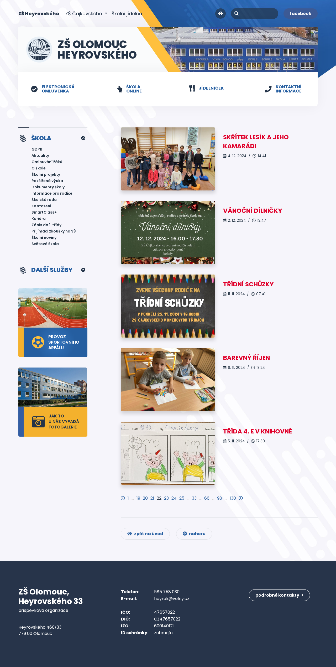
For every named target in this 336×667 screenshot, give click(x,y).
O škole (39, 168)
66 (206, 498)
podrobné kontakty (277, 595)
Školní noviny (44, 237)
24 (174, 498)
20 (145, 498)
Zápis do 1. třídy (46, 224)
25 (181, 498)
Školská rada (44, 199)
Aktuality (40, 155)
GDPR (37, 149)
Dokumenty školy (48, 187)
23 (166, 498)
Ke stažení (41, 206)
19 (138, 498)
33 (194, 498)
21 (152, 498)
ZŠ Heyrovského (38, 13)
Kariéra (39, 218)
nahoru (197, 534)
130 (233, 498)
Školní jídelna (127, 13)
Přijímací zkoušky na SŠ (54, 231)
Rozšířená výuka (47, 180)
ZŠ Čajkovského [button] (84, 13)
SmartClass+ (44, 212)
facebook (300, 14)
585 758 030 (167, 592)
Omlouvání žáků (47, 161)
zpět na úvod (148, 534)
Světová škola (45, 243)
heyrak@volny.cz (171, 599)
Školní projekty (46, 174)
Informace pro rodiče (52, 193)
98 (219, 498)
